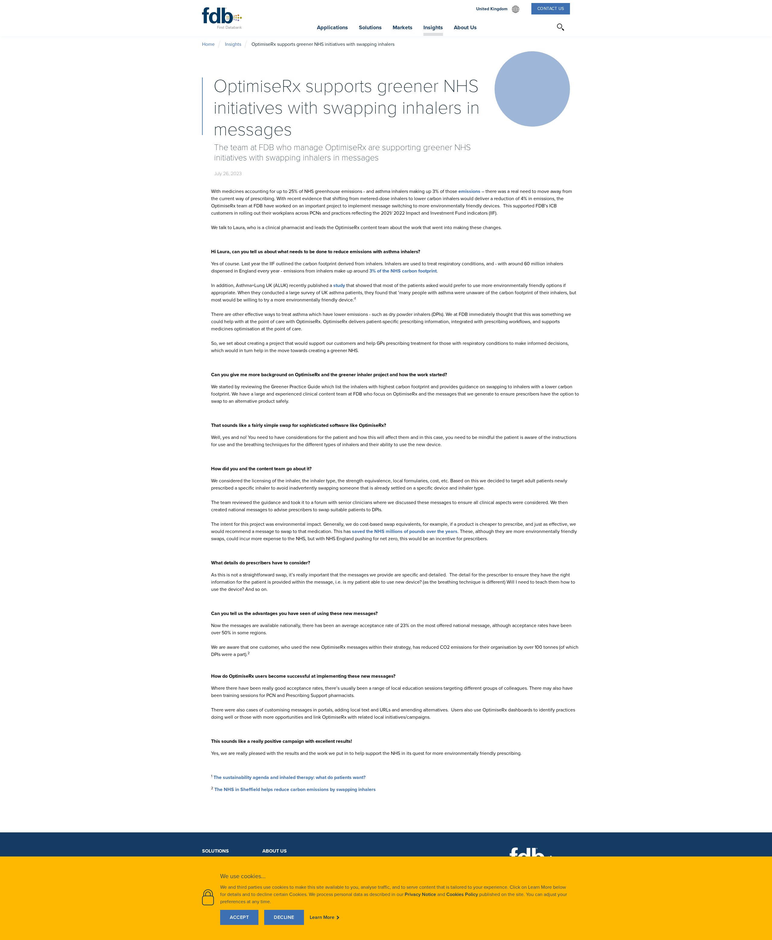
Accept (239, 917)
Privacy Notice (420, 894)
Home (208, 44)
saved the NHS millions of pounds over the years (404, 531)
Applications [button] (332, 27)
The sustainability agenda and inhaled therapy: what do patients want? (289, 777)
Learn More (322, 917)
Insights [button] (433, 27)
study (339, 285)
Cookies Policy (462, 894)
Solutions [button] (370, 27)
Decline (284, 917)
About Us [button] (465, 27)
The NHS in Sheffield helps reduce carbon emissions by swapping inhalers (295, 789)
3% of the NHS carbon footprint (403, 270)
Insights (233, 44)
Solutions (215, 850)
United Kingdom (497, 9)
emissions (470, 191)
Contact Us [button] (550, 8)
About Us (274, 850)
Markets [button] (403, 27)
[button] (561, 27)
